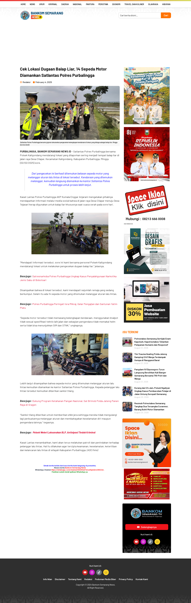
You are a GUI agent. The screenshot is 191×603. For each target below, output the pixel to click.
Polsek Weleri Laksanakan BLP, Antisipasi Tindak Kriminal (64, 432)
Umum (41, 4)
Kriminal (53, 4)
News (32, 4)
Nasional (77, 4)
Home (23, 4)
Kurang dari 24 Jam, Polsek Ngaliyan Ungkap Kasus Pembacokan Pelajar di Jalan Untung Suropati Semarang (152, 391)
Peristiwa (103, 4)
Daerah (65, 4)
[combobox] (140, 15)
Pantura (90, 4)
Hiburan (166, 4)
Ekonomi (116, 4)
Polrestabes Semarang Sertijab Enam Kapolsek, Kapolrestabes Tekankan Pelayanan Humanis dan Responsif (152, 341)
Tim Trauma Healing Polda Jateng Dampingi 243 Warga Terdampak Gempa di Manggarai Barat (150, 357)
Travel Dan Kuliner (134, 4)
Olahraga (153, 4)
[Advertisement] (95, 43)
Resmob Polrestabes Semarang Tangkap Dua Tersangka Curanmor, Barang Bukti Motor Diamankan (151, 406)
